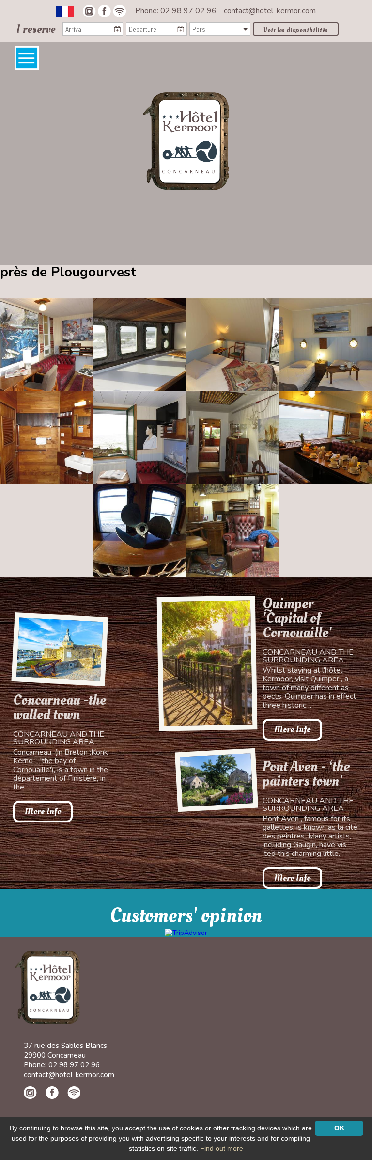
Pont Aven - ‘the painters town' (306, 774)
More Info (43, 812)
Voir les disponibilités (296, 29)
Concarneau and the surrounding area (58, 738)
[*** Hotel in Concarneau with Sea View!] (186, 140)
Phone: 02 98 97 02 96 (176, 10)
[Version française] (65, 10)
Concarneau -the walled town (59, 707)
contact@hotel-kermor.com (270, 10)
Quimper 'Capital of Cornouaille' (297, 618)
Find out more (221, 1148)
